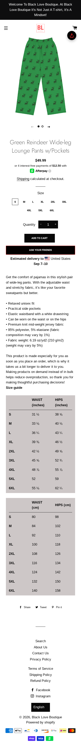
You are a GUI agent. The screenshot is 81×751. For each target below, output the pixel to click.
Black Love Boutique (47, 717)
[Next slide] (48, 126)
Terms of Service (40, 669)
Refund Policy (40, 681)
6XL (52, 210)
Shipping (23, 179)
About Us (40, 647)
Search (40, 641)
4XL (29, 210)
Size (40, 193)
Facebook (42, 690)
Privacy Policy (40, 659)
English (38, 707)
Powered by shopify (40, 722)
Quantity (29, 224)
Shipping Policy (40, 675)
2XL (53, 201)
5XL (40, 210)
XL (42, 201)
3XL (64, 201)
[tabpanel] (40, 76)
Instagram (43, 696)
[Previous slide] (32, 126)
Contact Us (40, 653)
